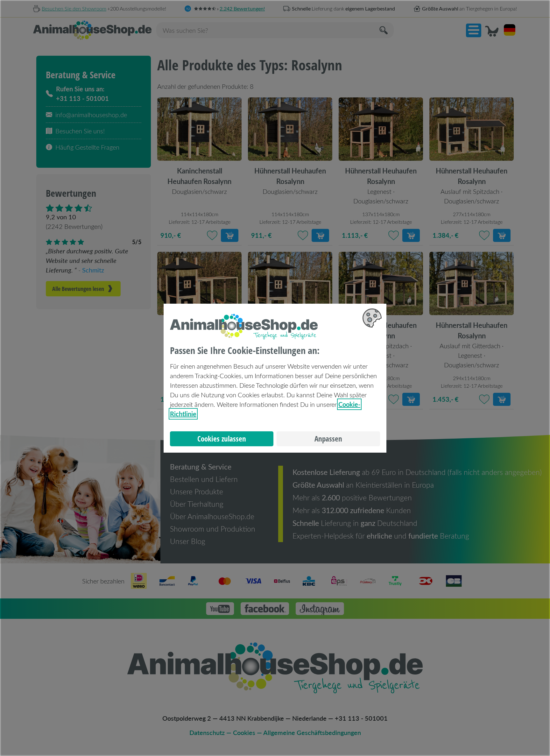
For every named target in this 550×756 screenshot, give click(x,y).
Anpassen (328, 439)
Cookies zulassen (221, 439)
